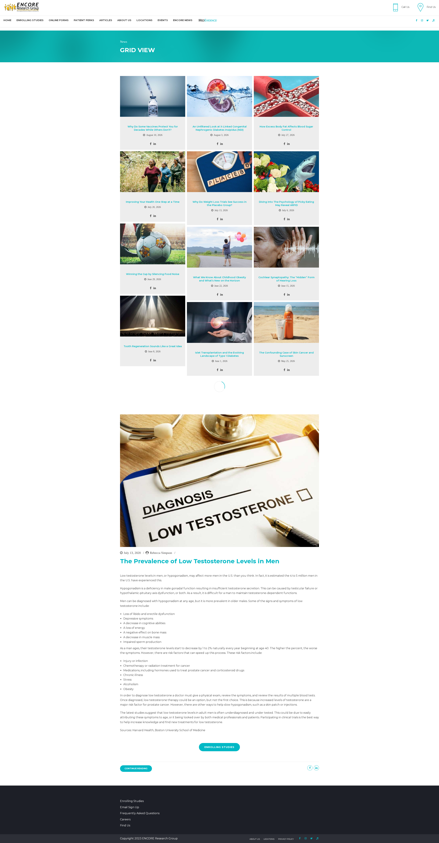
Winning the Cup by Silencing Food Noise (152, 274)
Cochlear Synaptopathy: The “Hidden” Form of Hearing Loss (286, 279)
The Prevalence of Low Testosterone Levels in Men (199, 561)
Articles (105, 20)
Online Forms (59, 20)
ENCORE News (182, 20)
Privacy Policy (286, 839)
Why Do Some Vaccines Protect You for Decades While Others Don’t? (153, 128)
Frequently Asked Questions (139, 813)
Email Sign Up (129, 807)
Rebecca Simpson (161, 553)
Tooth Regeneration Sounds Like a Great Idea (153, 346)
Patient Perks (84, 20)
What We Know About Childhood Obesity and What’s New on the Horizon (219, 279)
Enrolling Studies (30, 20)
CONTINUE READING (135, 768)
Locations (144, 20)
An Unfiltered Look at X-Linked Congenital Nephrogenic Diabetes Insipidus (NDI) (220, 128)
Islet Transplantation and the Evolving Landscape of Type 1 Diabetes (219, 354)
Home (7, 20)
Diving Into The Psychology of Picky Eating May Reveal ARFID (286, 203)
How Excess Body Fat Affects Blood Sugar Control (286, 128)
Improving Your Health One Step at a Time (152, 201)
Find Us (125, 825)
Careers (125, 819)
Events (163, 20)
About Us (124, 20)
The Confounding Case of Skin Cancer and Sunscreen (286, 354)
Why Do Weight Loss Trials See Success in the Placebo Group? (220, 203)
